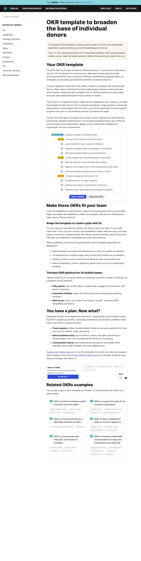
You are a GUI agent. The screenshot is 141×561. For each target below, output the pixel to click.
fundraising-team (118, 366)
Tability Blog (106, 8)
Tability (118, 8)
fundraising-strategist (56, 447)
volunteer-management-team (111, 412)
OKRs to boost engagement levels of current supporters (107, 420)
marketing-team (54, 450)
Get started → (63, 377)
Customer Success (11, 70)
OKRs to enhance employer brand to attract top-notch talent (70, 403)
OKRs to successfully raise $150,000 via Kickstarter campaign (66, 439)
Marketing (7, 52)
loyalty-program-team (97, 430)
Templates (14, 8)
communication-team (90, 370)
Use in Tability (78, 197)
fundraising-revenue (96, 409)
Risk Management (11, 75)
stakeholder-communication (98, 447)
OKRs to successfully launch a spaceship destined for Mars (68, 420)
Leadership (8, 34)
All (4, 30)
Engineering (8, 61)
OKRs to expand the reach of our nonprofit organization (109, 403)
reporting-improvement (115, 447)
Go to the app (131, 8)
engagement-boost (96, 426)
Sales (5, 48)
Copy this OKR (96, 197)
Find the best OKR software (56, 8)
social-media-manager (75, 409)
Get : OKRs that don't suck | (70, 2)
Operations (8, 43)
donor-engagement (89, 366)
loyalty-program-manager (111, 426)
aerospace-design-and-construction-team (61, 426)
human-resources (55, 412)
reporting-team (109, 454)
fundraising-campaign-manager (113, 409)
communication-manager (97, 450)
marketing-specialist (70, 447)
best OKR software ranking (86, 355)
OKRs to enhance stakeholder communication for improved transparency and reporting (108, 439)
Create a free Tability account (60, 352)
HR (4, 66)
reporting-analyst (111, 450)
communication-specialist (104, 366)
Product (6, 57)
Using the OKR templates (32, 8)
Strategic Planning (11, 39)
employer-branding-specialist (58, 409)
